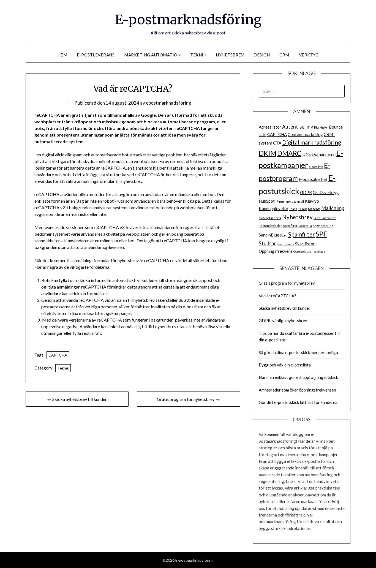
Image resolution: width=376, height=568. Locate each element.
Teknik (198, 54)
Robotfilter (290, 225)
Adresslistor (270, 126)
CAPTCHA (57, 355)
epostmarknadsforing (168, 103)
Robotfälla (305, 225)
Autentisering (297, 127)
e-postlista (316, 167)
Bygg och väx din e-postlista (285, 364)
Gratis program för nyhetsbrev (287, 283)
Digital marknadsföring (311, 142)
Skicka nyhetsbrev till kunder (284, 308)
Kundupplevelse (273, 208)
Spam (283, 235)
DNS (306, 154)
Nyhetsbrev (230, 54)
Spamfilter (301, 234)
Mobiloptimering (270, 218)
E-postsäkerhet (313, 179)
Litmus (302, 209)
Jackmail (298, 201)
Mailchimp (332, 208)
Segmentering (323, 225)
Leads (293, 209)
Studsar (267, 243)
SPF (321, 234)
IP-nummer (283, 201)
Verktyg (309, 54)
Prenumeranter (325, 218)
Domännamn (324, 154)
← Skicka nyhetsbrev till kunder (77, 399)
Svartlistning (285, 244)
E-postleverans (96, 54)
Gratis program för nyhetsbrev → (188, 399)
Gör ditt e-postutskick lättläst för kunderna (298, 402)
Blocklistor (321, 127)
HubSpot (267, 201)
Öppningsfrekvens (276, 251)
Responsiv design (270, 225)
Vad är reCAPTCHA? (277, 295)
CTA (277, 142)
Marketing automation (152, 54)
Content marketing (305, 134)
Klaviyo (312, 201)
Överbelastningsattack (309, 251)
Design (262, 54)
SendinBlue (269, 234)
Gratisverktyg (326, 192)
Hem (62, 54)
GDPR (306, 192)
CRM (284, 54)
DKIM (267, 153)
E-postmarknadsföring (188, 19)
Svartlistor (305, 243)
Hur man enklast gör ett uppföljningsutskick (298, 377)
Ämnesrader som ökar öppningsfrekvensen (297, 389)
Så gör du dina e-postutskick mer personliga (298, 352)
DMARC (289, 153)
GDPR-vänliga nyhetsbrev (283, 320)
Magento (314, 209)
